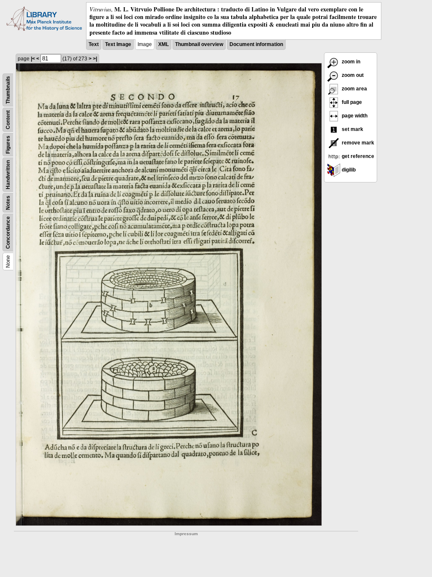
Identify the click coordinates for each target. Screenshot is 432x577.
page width (353, 116)
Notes (8, 203)
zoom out (352, 75)
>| (95, 59)
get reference (357, 156)
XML (163, 44)
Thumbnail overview (199, 44)
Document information (256, 44)
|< (33, 59)
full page (351, 102)
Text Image (118, 44)
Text (94, 44)
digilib (348, 170)
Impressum (186, 533)
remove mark (357, 143)
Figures (8, 145)
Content (8, 119)
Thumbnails (8, 90)
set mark (351, 129)
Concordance (8, 232)
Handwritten (8, 174)
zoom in (350, 62)
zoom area (353, 89)
